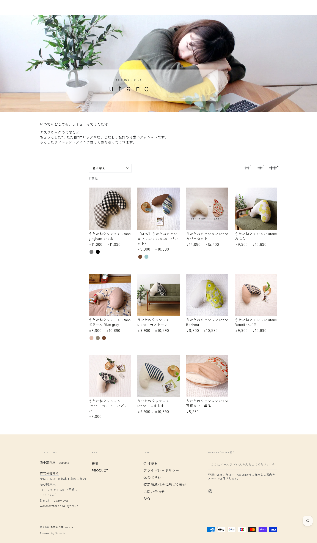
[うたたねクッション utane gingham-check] (110, 209)
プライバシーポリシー (161, 470)
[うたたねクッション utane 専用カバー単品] (207, 376)
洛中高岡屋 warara (61, 527)
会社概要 (150, 463)
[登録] (274, 464)
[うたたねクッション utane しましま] (158, 376)
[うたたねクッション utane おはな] (256, 209)
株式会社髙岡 (49, 473)
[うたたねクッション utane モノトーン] (158, 295)
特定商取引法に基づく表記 (164, 484)
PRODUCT (100, 470)
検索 (95, 463)
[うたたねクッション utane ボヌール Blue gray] (110, 295)
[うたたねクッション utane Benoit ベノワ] (256, 295)
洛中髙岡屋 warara (54, 462)
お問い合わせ (154, 491)
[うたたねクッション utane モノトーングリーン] (110, 376)
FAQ (146, 498)
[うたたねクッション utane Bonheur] (207, 295)
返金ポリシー (154, 477)
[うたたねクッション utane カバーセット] (207, 209)
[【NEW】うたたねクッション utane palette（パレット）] (158, 209)
